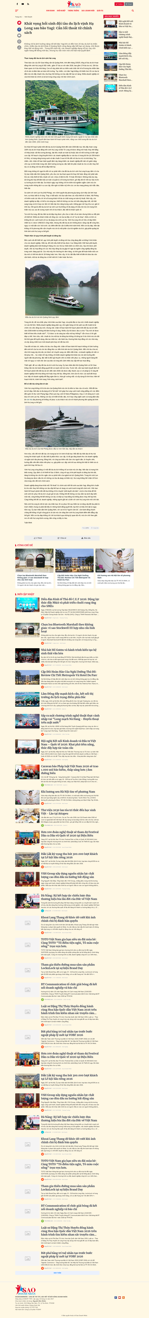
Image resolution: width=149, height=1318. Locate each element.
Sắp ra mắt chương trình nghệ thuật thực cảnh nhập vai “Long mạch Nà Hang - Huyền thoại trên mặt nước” (70, 719)
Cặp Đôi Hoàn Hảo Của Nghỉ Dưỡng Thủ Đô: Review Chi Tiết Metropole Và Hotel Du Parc (73, 577)
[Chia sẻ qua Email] (19, 35)
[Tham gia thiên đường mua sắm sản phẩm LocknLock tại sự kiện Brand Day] (27, 970)
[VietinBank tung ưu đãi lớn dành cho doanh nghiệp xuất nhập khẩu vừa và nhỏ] (27, 1280)
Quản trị (64, 709)
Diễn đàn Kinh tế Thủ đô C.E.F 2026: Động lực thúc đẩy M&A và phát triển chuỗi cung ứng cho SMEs (70, 603)
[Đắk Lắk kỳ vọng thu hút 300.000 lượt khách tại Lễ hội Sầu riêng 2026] (27, 859)
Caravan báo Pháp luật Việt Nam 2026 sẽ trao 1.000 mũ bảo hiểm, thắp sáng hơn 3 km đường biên (69, 770)
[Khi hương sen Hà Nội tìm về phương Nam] (27, 797)
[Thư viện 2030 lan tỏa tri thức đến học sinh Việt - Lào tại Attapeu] (27, 815)
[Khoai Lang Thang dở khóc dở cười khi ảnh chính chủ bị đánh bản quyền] (27, 923)
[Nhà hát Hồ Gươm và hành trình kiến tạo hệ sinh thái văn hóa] (27, 655)
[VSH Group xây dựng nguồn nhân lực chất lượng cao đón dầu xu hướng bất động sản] (27, 879)
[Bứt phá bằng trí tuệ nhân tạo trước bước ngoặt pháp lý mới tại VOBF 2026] (27, 1037)
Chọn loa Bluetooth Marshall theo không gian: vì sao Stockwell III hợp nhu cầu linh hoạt (32, 577)
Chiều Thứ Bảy (65, 734)
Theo (90, 528)
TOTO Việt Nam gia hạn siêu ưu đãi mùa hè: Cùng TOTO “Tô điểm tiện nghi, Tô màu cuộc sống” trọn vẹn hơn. (70, 943)
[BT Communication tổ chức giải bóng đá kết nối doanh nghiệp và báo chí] (27, 990)
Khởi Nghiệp (65, 759)
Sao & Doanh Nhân (66, 665)
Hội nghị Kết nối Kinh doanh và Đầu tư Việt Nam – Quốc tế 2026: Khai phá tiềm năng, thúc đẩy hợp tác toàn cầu (68, 744)
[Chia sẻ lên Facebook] (19, 30)
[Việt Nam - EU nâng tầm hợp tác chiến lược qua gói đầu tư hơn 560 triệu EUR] (27, 1300)
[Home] (19, 23)
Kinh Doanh (20, 570)
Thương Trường (64, 617)
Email (130, 4)
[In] (19, 41)
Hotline (120, 4)
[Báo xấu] (19, 47)
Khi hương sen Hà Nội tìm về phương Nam (114, 576)
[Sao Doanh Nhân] (73, 4)
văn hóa (29, 400)
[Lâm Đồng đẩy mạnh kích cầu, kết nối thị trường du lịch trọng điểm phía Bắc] (27, 699)
